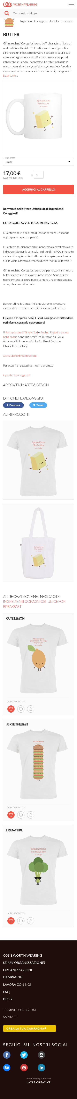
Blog (7, 999)
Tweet (39, 405)
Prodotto (10, 158)
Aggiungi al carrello (38, 189)
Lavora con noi (17, 984)
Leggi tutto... (10, 75)
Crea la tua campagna (25, 1028)
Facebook (14, 405)
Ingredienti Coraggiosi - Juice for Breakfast (34, 604)
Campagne (12, 977)
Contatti (10, 1016)
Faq (6, 992)
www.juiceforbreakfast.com (20, 355)
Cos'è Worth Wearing (22, 955)
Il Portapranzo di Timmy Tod (20, 332)
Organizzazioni (17, 970)
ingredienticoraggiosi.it (17, 375)
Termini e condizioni (19, 1010)
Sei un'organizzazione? (24, 962)
